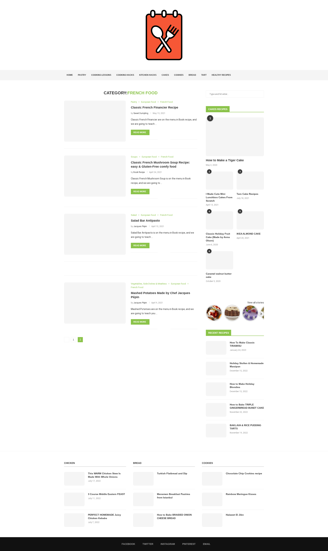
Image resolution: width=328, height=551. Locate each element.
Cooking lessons (101, 75)
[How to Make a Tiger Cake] (235, 136)
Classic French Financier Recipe (154, 107)
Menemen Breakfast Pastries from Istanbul (173, 496)
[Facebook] (250, 75)
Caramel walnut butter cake (218, 275)
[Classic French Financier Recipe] (95, 121)
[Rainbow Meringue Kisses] (212, 499)
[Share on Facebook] (162, 139)
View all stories (255, 302)
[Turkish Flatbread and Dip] (143, 479)
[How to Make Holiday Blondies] (216, 389)
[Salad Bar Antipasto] (95, 234)
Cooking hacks (125, 75)
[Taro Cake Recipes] (250, 181)
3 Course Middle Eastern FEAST (106, 494)
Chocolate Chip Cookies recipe (244, 473)
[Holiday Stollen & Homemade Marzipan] (216, 368)
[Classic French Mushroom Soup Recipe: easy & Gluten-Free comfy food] (95, 175)
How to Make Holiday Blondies (242, 386)
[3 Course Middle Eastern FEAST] (74, 499)
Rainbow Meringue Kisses (241, 494)
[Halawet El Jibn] (212, 520)
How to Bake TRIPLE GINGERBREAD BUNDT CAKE (247, 406)
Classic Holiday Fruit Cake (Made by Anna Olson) (218, 237)
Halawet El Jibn (235, 514)
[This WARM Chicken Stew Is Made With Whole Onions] (74, 479)
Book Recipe (139, 172)
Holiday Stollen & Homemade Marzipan (247, 365)
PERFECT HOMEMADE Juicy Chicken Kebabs (104, 516)
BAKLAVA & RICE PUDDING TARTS (245, 427)
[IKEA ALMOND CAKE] (250, 220)
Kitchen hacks (147, 75)
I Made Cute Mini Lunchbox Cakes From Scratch (219, 197)
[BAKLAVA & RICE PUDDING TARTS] (216, 430)
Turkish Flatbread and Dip (172, 473)
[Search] (262, 75)
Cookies (178, 75)
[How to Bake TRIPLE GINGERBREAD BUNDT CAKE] (216, 410)
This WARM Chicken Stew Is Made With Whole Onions (104, 475)
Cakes (165, 75)
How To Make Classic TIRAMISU (242, 344)
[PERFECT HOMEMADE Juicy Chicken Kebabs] (74, 520)
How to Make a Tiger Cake (225, 160)
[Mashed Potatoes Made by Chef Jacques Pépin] (95, 302)
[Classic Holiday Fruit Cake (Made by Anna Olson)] (219, 220)
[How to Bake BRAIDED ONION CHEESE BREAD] (143, 520)
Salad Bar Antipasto (145, 220)
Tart (204, 75)
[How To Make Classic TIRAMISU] (216, 348)
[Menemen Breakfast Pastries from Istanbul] (143, 499)
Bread (192, 75)
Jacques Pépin (140, 226)
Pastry (82, 75)
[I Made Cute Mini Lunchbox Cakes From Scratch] (219, 181)
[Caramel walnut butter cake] (219, 260)
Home (70, 75)
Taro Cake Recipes (247, 194)
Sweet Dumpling (140, 113)
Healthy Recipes (221, 75)
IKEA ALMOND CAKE (249, 233)
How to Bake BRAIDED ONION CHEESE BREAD (174, 516)
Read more (139, 132)
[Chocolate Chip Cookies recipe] (212, 479)
